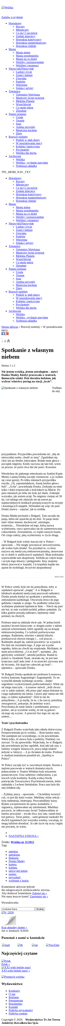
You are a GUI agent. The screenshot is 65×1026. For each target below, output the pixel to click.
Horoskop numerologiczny (31, 42)
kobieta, (13, 867)
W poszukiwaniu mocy (29, 143)
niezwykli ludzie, (18, 870)
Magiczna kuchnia (26, 130)
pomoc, (13, 874)
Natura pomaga (17, 114)
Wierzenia (21, 84)
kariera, (13, 864)
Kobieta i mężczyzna (28, 146)
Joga (18, 123)
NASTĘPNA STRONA (24, 836)
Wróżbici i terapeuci (27, 65)
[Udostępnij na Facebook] (3, 334)
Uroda (19, 117)
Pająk (5, 964)
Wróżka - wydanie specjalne (32, 162)
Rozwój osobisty (18, 136)
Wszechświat (23, 104)
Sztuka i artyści (24, 88)
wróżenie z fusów (19, 880)
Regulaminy (16, 1003)
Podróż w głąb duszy (28, 140)
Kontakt (13, 1007)
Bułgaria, (14, 857)
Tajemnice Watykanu (28, 94)
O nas (12, 994)
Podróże (20, 81)
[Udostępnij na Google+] (7, 334)
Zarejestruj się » (39, 896)
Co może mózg (24, 107)
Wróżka (20, 159)
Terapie (20, 120)
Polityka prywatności (21, 1010)
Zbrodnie (21, 110)
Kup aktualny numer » (14, 927)
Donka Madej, (17, 861)
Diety (19, 133)
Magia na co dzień (26, 58)
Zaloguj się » (39, 893)
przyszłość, (15, 877)
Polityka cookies (18, 1013)
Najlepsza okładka (26, 165)
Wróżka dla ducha (26, 152)
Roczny (20, 26)
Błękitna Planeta (25, 101)
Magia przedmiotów (27, 55)
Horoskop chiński (26, 46)
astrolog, (13, 851)
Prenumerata (16, 1000)
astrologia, (14, 854)
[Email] (1, 337)
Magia (12, 49)
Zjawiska (21, 78)
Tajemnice (14, 91)
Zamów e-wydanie (12, 17)
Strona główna (9, 326)
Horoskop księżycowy (29, 39)
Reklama (14, 997)
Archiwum (15, 156)
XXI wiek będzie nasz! (15, 970)
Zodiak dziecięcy (25, 36)
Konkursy (14, 990)
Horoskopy (15, 23)
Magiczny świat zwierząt (30, 97)
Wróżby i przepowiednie (30, 62)
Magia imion (23, 52)
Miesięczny (22, 29)
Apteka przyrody (25, 127)
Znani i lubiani (24, 75)
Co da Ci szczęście (26, 33)
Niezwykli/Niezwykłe (21, 68)
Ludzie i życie (24, 71)
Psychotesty (22, 149)
